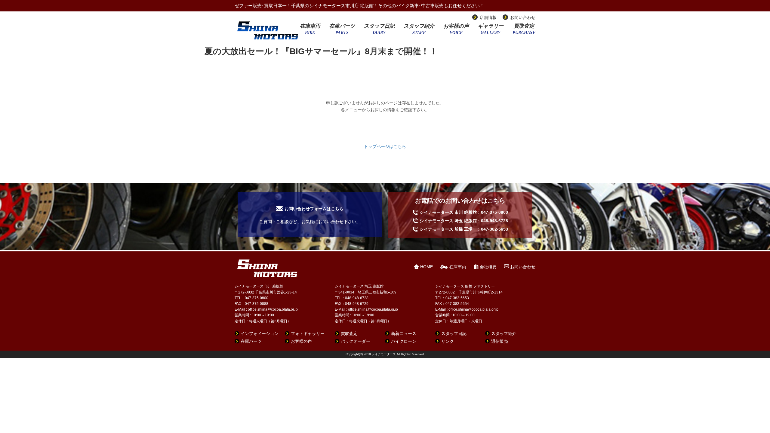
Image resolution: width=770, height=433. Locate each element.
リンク (447, 341)
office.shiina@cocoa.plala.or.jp (273, 309)
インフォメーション (260, 333)
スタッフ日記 (379, 31)
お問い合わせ (522, 17)
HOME (426, 266)
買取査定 (524, 31)
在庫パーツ (342, 31)
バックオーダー (355, 341)
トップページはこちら (385, 146)
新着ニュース (403, 333)
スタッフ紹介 (419, 31)
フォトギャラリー (308, 333)
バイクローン (403, 341)
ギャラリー (491, 31)
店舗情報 (488, 17)
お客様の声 (456, 31)
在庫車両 (310, 31)
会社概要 (488, 266)
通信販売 (499, 341)
